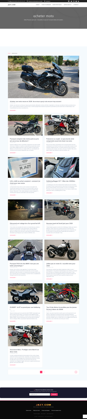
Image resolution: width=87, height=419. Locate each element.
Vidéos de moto (36, 410)
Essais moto (28, 410)
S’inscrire (54, 394)
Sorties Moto (67, 4)
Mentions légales (37, 413)
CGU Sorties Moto (50, 413)
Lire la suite (12, 110)
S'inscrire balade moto (56, 410)
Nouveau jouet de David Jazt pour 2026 (59, 223)
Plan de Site (43, 413)
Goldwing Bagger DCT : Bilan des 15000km (60, 181)
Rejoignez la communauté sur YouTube (35, 1)
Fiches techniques (46, 4)
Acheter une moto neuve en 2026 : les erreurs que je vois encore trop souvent (35, 101)
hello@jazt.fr (48, 1)
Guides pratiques (57, 4)
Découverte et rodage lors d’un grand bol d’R (25, 223)
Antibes (10, 1)
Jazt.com (11, 4)
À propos (76, 4)
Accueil (9, 53)
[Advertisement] (43, 37)
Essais (37, 4)
